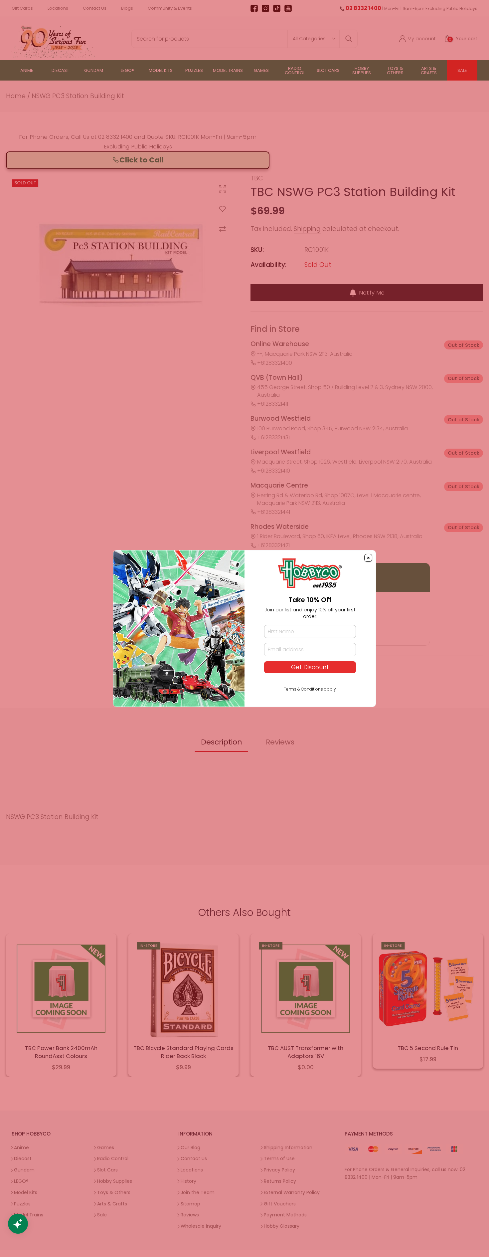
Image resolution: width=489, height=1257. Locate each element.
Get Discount (310, 667)
